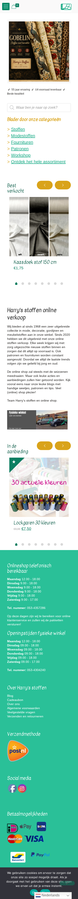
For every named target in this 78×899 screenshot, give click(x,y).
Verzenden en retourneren (25, 716)
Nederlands (50, 895)
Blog (10, 695)
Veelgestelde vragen (21, 712)
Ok (34, 892)
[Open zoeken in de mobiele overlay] (39, 107)
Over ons (13, 704)
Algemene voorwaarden (23, 708)
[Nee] (67, 883)
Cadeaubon (15, 700)
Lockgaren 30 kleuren (34, 523)
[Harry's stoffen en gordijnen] (66, 6)
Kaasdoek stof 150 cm (35, 262)
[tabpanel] (39, 235)
